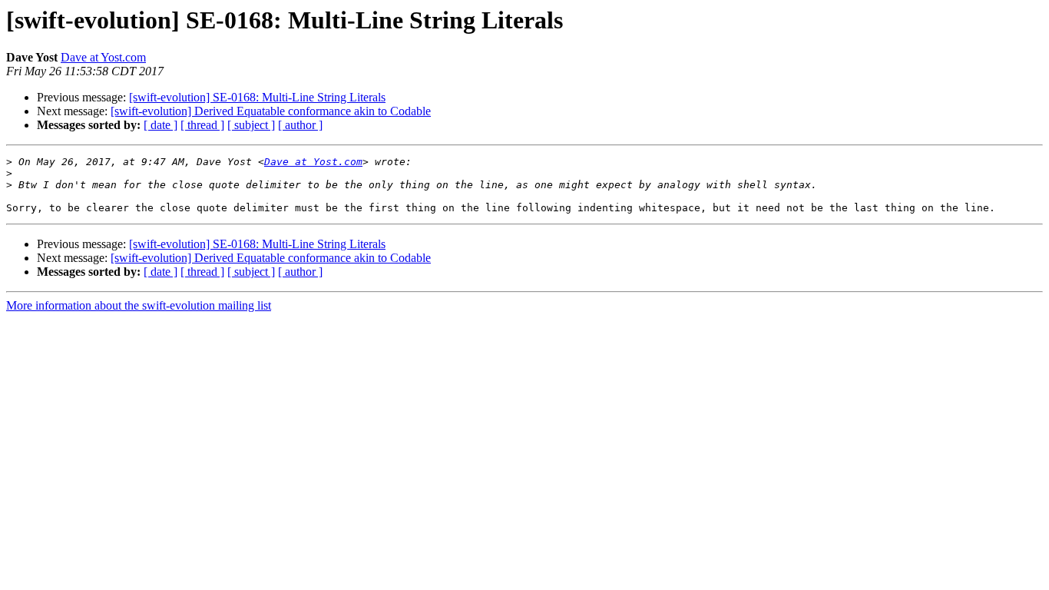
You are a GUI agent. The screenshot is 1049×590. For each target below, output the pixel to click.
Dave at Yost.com (103, 57)
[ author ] (300, 124)
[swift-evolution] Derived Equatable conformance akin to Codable (271, 111)
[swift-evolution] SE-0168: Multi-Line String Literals (257, 97)
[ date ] (160, 124)
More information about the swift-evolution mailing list (138, 305)
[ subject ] (251, 124)
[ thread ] (202, 124)
